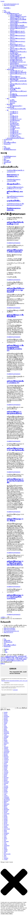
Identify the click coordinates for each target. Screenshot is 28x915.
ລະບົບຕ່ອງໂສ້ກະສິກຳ (15, 88)
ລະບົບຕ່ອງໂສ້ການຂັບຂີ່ (16, 15)
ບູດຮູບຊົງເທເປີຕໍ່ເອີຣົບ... (14, 201)
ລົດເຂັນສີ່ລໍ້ (12, 89)
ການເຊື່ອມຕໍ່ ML (14, 116)
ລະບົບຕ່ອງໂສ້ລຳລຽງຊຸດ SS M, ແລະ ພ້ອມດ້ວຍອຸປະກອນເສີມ (15, 480)
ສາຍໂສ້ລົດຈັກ (13, 94)
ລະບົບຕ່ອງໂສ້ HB (14, 63)
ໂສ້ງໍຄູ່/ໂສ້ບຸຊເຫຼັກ (14, 79)
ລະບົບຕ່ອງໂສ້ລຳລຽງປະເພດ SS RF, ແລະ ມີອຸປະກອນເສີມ (15, 449)
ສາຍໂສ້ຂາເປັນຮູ (14, 53)
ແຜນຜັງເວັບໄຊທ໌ (22, 656)
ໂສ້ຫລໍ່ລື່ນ (12, 85)
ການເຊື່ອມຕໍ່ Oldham (15, 136)
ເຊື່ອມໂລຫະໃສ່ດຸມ (14, 125)
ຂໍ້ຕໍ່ (7, 110)
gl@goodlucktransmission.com (11, 4)
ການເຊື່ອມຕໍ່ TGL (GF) (16, 119)
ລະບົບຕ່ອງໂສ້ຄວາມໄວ (15, 54)
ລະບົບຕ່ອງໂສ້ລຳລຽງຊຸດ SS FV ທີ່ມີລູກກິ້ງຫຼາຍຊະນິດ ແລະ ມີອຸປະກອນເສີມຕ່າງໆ (15, 562)
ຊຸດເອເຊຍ (12, 103)
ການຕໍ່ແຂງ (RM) (14, 135)
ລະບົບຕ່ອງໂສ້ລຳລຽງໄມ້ (16, 59)
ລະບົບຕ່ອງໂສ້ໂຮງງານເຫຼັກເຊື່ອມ (18, 78)
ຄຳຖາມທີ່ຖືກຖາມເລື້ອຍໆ (10, 142)
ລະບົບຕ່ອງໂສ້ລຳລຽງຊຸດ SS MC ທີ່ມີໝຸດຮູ (15, 519)
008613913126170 (8, 632)
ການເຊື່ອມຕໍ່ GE (14, 111)
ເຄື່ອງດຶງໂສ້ (19, 659)
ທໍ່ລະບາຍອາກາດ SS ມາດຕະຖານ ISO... (13, 175)
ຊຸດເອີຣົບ (12, 100)
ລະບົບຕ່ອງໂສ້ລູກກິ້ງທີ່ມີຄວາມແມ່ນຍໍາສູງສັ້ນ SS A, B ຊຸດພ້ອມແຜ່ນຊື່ (15, 290)
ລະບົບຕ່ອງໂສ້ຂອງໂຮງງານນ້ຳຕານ (18, 84)
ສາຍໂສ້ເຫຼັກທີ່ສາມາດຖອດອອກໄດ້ (18, 95)
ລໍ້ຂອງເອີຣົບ (10, 104)
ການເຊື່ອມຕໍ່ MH (14, 132)
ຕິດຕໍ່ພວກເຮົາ (7, 144)
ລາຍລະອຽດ (17, 242)
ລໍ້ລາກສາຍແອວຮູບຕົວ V (16, 106)
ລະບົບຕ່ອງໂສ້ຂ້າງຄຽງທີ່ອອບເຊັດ (18, 72)
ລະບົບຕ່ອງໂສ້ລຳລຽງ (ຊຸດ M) (17, 31)
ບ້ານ (5, 10)
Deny (7, 913)
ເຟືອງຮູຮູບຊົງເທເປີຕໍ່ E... (14, 184)
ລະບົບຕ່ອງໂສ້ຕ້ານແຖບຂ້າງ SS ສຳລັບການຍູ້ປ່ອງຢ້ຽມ (15, 251)
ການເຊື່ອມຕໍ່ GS (14, 113)
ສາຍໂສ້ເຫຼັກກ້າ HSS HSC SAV (18, 62)
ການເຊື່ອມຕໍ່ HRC (14, 123)
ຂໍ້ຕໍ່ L (11, 114)
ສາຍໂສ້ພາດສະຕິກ (14, 56)
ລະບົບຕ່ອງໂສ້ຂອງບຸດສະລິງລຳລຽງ (18, 26)
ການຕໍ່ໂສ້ (12, 129)
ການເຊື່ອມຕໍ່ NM (14, 130)
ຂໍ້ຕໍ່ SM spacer (13, 122)
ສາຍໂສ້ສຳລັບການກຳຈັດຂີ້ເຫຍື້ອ (18, 67)
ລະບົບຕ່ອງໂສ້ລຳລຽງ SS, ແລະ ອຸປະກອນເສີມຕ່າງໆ (14, 412)
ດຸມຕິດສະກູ (13, 126)
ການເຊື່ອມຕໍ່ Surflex (15, 127)
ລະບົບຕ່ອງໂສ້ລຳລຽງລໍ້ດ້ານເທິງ (17, 57)
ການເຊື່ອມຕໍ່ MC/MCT (15, 133)
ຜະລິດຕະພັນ (7, 12)
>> (6, 617)
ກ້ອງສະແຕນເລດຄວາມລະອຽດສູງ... (14, 209)
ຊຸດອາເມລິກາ (13, 101)
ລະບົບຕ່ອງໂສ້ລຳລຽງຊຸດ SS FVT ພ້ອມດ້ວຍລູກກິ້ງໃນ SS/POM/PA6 (15, 596)
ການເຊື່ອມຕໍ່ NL (14, 117)
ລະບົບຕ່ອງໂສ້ (10, 69)
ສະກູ (8, 98)
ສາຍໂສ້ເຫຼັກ (13, 97)
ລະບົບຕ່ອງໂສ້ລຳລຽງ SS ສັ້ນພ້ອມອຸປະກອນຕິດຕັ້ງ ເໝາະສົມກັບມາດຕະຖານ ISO (15, 348)
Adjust (10, 913)
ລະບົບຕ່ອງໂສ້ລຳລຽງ (15, 76)
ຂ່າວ (5, 141)
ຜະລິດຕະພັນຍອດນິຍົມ (11, 656)
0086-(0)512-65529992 (9, 629)
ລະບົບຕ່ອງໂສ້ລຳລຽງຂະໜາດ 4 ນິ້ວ (15, 660)
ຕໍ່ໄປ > (4, 617)
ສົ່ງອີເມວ (3, 663)
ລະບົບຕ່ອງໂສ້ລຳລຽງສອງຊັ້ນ (17, 25)
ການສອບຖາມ (10, 242)
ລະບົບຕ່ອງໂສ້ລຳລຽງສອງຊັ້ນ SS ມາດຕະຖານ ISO (15, 382)
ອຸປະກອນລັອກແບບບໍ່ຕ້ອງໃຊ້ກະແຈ (15, 138)
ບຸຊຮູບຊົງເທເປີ (10, 107)
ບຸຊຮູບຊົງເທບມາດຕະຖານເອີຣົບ (18, 108)
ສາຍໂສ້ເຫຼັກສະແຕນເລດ (13, 13)
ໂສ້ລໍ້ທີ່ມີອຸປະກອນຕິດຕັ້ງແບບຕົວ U (18, 51)
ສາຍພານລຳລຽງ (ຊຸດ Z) (16, 44)
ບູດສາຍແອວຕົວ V (11, 659)
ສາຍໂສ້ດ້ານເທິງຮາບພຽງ (16, 60)
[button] (14, 882)
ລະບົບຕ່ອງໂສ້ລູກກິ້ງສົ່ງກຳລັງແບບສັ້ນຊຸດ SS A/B (15, 223)
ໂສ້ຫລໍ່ (11, 86)
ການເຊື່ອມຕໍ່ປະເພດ (15, 120)
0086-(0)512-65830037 (9, 5)
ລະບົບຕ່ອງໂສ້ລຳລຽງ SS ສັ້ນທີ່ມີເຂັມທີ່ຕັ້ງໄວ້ (15, 315)
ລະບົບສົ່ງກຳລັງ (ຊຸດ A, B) (16, 70)
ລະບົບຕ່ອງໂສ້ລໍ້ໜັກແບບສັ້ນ (7, 657)
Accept (2, 913)
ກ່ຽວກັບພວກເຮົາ (8, 139)
